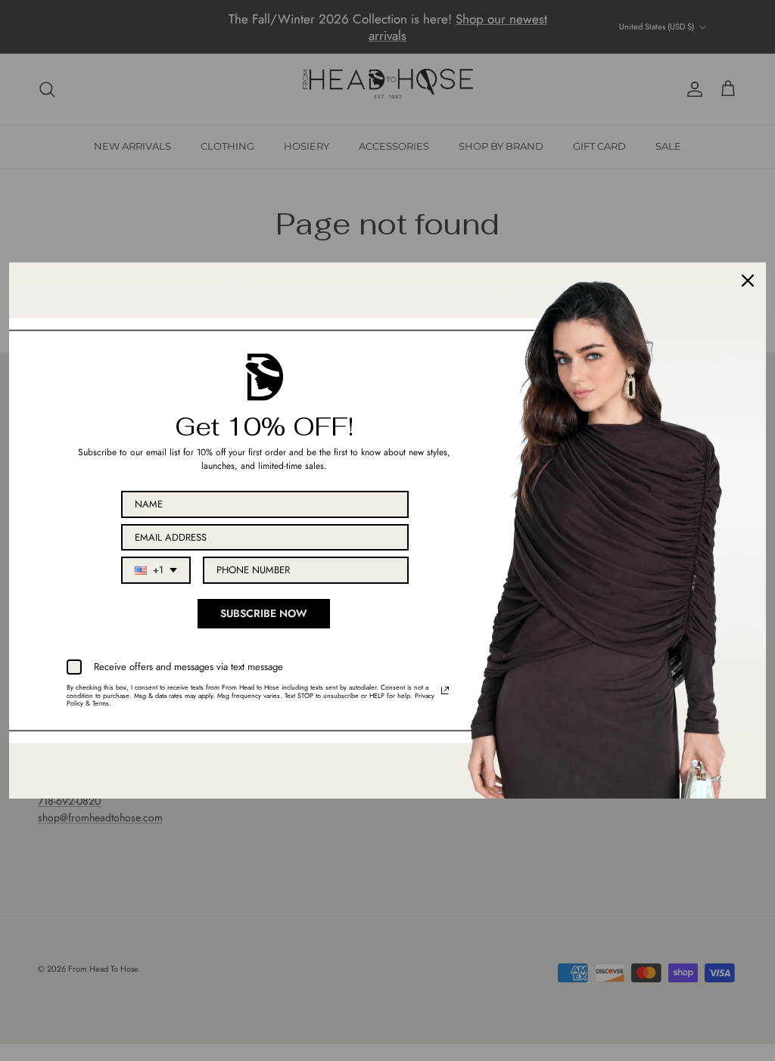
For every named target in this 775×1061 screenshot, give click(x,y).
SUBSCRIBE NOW (263, 613)
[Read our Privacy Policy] (445, 690)
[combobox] (156, 570)
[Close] (748, 280)
